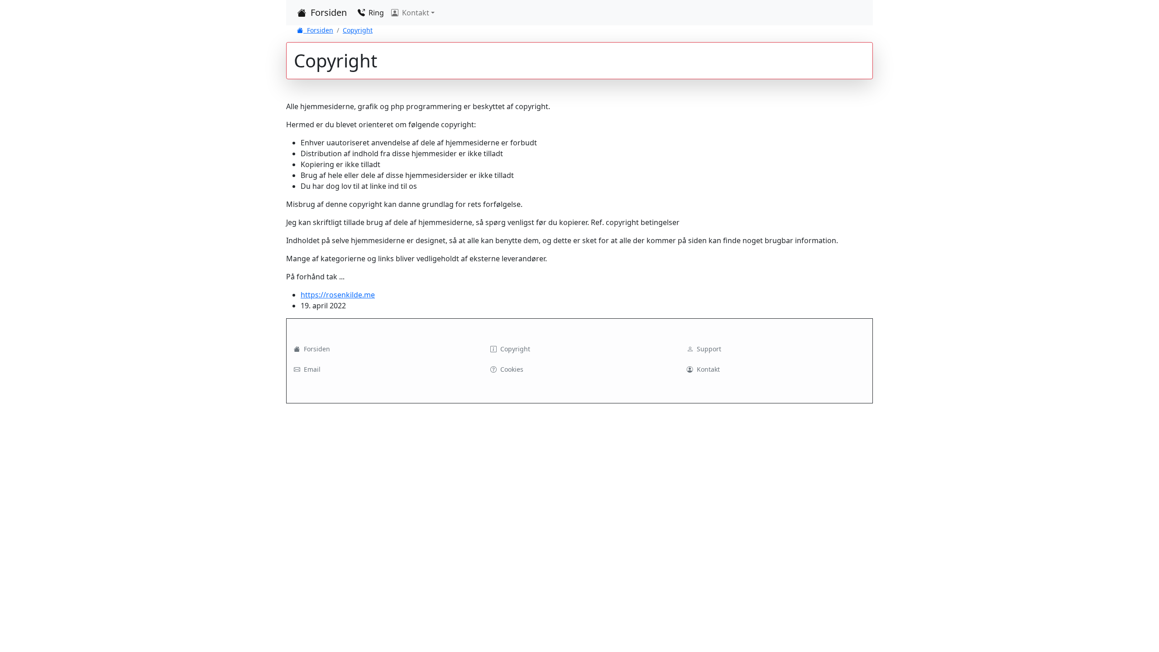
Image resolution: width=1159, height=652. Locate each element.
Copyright (358, 30)
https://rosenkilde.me (338, 295)
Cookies (510, 369)
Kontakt (707, 369)
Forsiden (327, 12)
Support (708, 349)
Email (311, 369)
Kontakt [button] (414, 13)
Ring (375, 13)
